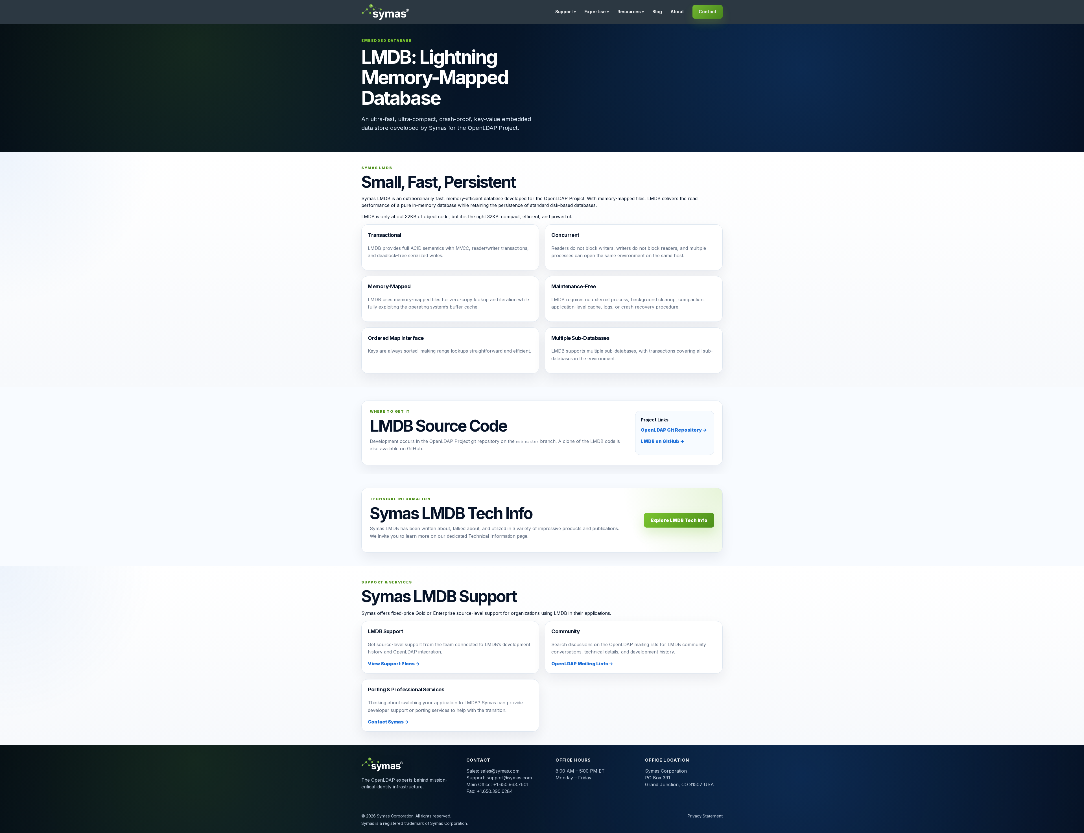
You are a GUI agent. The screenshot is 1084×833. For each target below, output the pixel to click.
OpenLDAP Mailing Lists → (582, 663)
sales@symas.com (499, 771)
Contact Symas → (388, 722)
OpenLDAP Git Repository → (674, 430)
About (677, 11)
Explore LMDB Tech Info (679, 520)
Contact (707, 11)
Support (565, 11)
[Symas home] (385, 12)
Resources (630, 11)
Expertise (596, 11)
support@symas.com (509, 777)
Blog (657, 11)
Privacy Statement (705, 816)
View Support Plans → (394, 663)
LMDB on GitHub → (662, 441)
